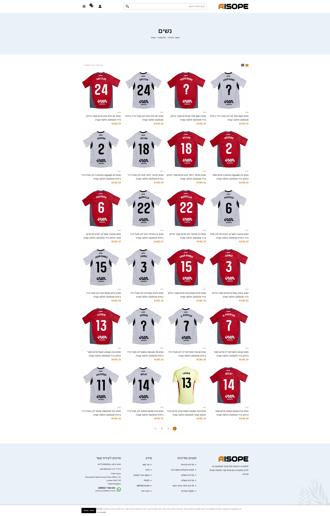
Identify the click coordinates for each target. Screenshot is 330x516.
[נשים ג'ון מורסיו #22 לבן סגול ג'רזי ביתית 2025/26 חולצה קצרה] (143, 208)
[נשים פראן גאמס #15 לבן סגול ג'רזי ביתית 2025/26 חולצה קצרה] (101, 267)
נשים (247, 112)
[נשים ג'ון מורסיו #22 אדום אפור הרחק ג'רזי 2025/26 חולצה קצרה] (186, 208)
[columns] (247, 65)
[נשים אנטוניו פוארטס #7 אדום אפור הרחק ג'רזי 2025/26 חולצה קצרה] (229, 326)
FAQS (146, 480)
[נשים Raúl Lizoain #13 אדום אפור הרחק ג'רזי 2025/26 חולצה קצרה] (101, 326)
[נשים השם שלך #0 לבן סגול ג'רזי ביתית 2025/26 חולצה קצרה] (229, 90)
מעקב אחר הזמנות (141, 475)
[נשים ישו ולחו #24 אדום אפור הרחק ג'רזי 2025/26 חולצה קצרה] (101, 90)
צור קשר (145, 464)
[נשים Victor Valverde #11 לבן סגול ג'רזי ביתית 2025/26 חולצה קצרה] (101, 385)
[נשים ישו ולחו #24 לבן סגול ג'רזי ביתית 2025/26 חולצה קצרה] (143, 90)
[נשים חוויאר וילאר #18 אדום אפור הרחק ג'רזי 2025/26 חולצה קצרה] (186, 149)
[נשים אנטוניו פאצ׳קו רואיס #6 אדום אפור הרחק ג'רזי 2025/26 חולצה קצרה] (101, 208)
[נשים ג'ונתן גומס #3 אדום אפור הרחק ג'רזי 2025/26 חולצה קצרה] (229, 267)
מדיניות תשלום (187, 475)
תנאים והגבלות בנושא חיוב (182, 470)
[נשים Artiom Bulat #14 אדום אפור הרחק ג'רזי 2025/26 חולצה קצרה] (229, 385)
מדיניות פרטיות (187, 464)
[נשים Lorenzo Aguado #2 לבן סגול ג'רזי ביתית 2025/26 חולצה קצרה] (101, 149)
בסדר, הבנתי (89, 510)
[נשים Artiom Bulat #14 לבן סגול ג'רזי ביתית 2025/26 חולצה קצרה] (143, 385)
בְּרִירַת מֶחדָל (89, 65)
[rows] (242, 65)
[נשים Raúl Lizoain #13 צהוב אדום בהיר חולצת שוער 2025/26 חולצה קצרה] (186, 385)
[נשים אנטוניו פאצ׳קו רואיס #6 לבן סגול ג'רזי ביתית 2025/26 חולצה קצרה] (229, 208)
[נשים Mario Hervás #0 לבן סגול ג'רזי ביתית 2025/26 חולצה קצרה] (143, 326)
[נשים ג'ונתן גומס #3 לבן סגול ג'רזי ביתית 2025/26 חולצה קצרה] (143, 267)
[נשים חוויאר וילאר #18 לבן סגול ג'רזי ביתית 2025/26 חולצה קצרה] (143, 149)
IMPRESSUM (143, 486)
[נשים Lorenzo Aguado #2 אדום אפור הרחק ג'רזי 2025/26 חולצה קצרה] (229, 149)
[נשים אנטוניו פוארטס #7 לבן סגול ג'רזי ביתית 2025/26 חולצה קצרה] (186, 326)
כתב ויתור (145, 491)
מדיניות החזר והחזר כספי (183, 486)
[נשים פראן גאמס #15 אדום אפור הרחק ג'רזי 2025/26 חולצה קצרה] (186, 267)
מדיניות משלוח (187, 480)
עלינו (147, 470)
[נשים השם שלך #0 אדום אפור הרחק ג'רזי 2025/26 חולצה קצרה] (186, 90)
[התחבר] (100, 6)
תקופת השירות (187, 491)
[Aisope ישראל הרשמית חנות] (233, 6)
